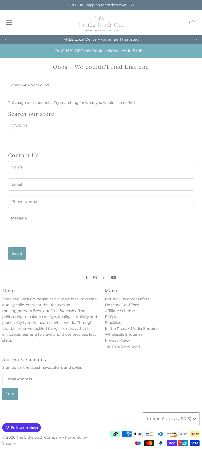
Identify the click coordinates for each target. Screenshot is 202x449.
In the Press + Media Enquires (132, 328)
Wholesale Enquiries (123, 334)
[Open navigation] (9, 22)
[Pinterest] (104, 277)
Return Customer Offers (127, 299)
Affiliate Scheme (120, 310)
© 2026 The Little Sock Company (32, 437)
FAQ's (110, 316)
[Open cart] (191, 22)
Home (14, 85)
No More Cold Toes (122, 304)
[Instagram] (95, 277)
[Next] (196, 39)
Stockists (113, 322)
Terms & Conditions (122, 346)
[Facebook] (87, 277)
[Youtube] (113, 277)
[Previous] (6, 39)
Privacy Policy (117, 340)
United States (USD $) (170, 418)
